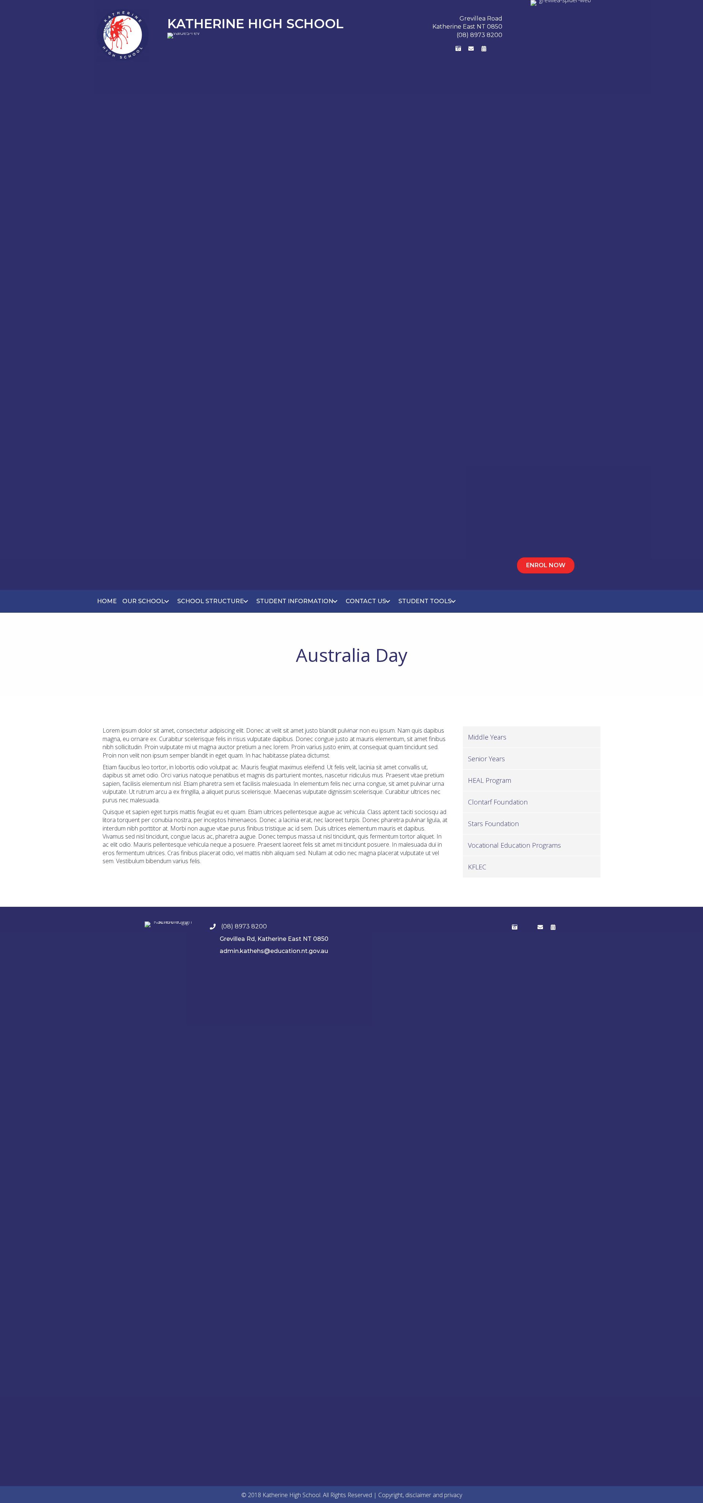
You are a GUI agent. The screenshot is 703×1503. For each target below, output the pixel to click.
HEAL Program (489, 780)
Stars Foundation (493, 823)
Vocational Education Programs (514, 845)
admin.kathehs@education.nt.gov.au (274, 950)
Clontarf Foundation (498, 802)
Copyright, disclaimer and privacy (420, 1495)
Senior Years (486, 758)
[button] (432, 48)
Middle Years (487, 737)
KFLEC (477, 866)
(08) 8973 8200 (479, 35)
